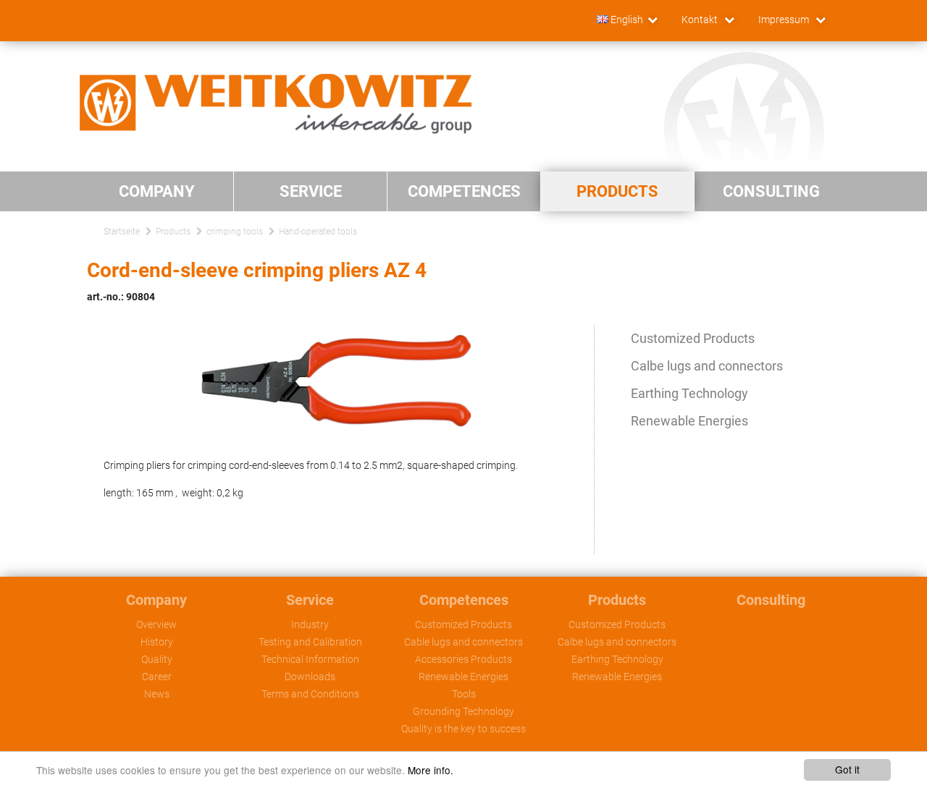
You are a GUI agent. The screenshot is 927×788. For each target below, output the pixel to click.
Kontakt (700, 19)
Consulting (771, 600)
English (625, 19)
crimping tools (234, 231)
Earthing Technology (689, 393)
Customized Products (693, 338)
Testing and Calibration (310, 642)
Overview (156, 624)
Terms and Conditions (310, 694)
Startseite (122, 231)
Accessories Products (463, 659)
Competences (463, 600)
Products (173, 231)
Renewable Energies (689, 420)
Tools (464, 694)
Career (157, 676)
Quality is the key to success (463, 728)
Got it (847, 769)
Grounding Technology (463, 711)
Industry (310, 624)
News (156, 694)
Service (310, 600)
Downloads (310, 676)
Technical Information (310, 659)
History (156, 642)
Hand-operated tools (318, 231)
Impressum (784, 19)
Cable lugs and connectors (463, 642)
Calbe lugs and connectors (707, 365)
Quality (156, 659)
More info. (430, 770)
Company (156, 600)
